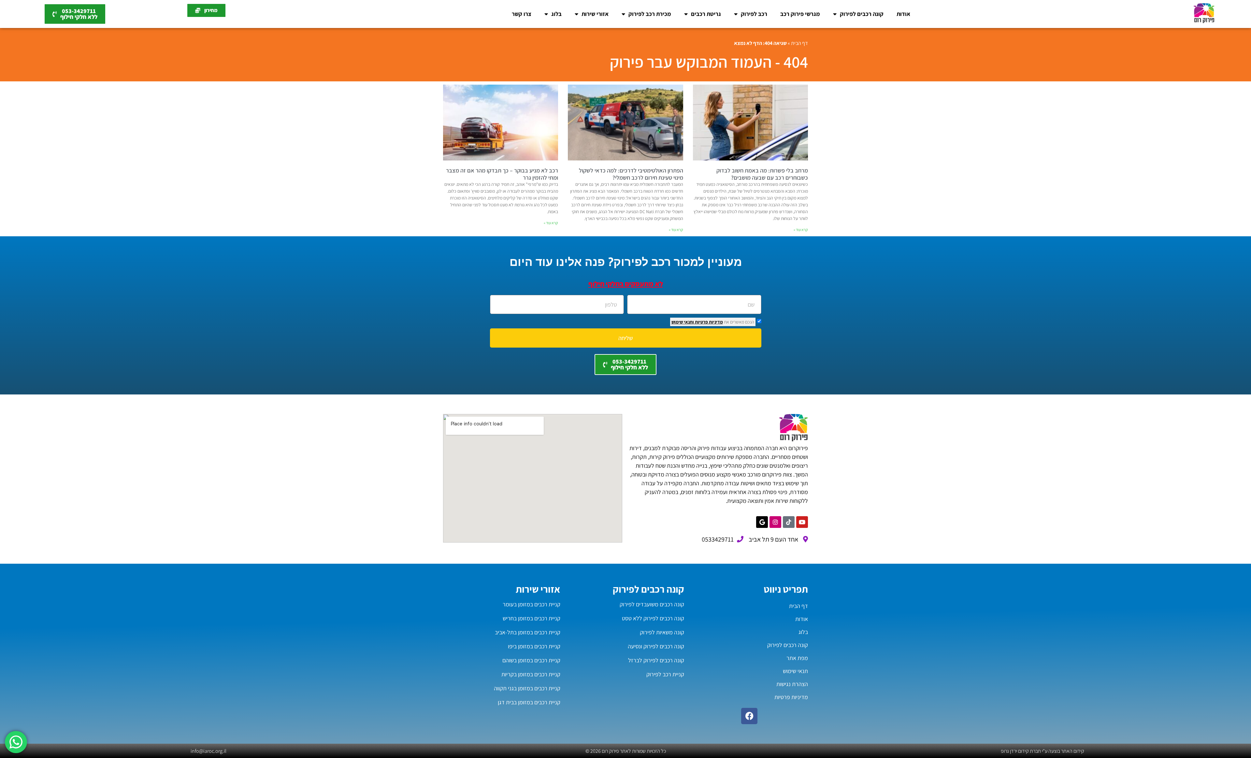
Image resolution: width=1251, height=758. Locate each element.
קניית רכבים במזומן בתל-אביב (527, 632)
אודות (903, 14)
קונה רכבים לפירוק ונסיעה (656, 646)
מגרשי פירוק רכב (800, 14)
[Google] (762, 522)
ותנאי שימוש (682, 322)
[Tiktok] (789, 522)
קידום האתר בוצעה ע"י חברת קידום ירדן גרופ (1042, 751)
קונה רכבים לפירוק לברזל (656, 660)
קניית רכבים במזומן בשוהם (531, 660)
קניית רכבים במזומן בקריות (530, 674)
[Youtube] (802, 522)
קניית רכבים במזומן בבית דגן (529, 702)
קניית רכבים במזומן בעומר (531, 604)
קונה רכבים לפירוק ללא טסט (653, 618)
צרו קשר (521, 14)
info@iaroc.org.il (208, 751)
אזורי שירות (595, 14)
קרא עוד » (801, 229)
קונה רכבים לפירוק (862, 14)
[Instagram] (775, 522)
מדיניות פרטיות (708, 322)
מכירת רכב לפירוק (649, 14)
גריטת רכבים (706, 14)
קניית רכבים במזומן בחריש (531, 618)
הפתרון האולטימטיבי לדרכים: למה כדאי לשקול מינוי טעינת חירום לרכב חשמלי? (631, 174)
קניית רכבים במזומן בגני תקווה (527, 688)
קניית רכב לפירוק (665, 674)
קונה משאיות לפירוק (662, 632)
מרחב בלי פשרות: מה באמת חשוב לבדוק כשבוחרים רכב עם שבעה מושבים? (762, 174)
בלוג (556, 14)
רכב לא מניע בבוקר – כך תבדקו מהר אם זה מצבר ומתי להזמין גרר (502, 174)
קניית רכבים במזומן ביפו (534, 646)
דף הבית (799, 43)
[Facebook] (749, 716)
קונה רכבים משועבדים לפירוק (652, 604)
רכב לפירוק (754, 14)
